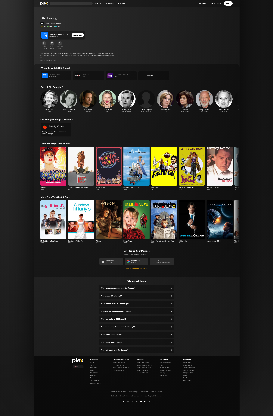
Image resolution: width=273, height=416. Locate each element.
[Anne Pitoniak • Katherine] (224, 101)
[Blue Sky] (136, 401)
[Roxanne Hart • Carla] (165, 101)
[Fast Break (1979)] (164, 168)
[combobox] (73, 3)
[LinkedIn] (145, 401)
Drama (58, 23)
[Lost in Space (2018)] (220, 222)
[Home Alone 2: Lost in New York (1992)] (164, 222)
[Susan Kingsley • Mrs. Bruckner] (146, 101)
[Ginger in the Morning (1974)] (192, 168)
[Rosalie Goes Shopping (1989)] (136, 168)
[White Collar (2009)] (192, 222)
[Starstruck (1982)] (53, 168)
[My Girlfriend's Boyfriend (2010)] (53, 222)
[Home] (44, 3)
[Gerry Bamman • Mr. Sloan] (204, 101)
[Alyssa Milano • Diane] (107, 101)
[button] (60, 45)
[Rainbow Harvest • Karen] (68, 101)
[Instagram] (124, 401)
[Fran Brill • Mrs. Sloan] (185, 101)
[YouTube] (149, 401)
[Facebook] (141, 401)
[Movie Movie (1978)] (109, 168)
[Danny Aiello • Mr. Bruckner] (127, 101)
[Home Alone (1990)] (136, 222)
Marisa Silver (52, 60)
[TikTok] (128, 401)
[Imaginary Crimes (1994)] (220, 168)
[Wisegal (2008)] (109, 222)
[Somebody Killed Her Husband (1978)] (81, 168)
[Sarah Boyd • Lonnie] (49, 101)
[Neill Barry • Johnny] (88, 101)
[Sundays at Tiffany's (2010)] (81, 222)
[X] (132, 401)
